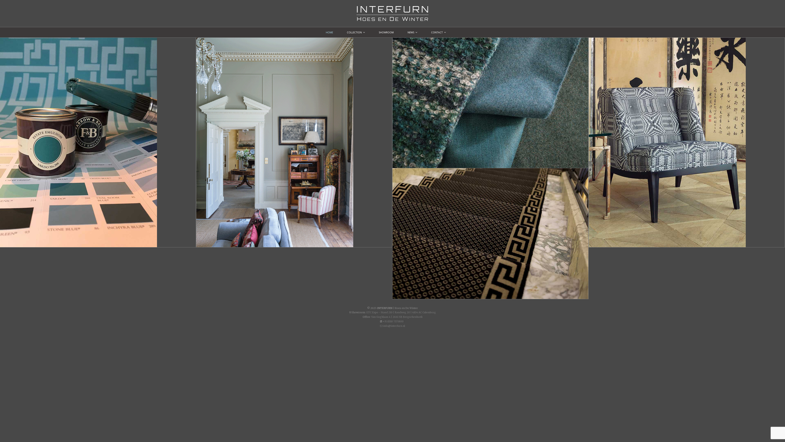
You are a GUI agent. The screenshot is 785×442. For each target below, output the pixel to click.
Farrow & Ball (26, 48)
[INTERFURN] (392, 8)
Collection (354, 32)
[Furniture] (687, 142)
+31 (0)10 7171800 (393, 321)
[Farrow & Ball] (98, 142)
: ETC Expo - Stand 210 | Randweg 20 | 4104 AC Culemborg (393, 312)
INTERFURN (384, 308)
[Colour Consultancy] (294, 142)
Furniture (611, 48)
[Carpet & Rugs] (490, 233)
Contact (437, 32)
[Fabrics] (490, 103)
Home (329, 32)
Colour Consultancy (230, 48)
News (411, 32)
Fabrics (412, 48)
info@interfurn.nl (393, 325)
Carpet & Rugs (419, 178)
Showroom (386, 32)
